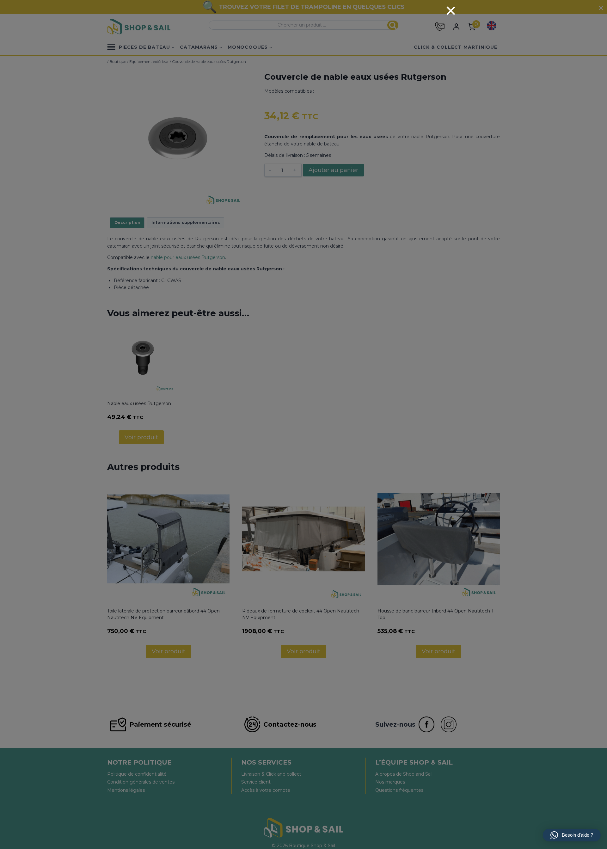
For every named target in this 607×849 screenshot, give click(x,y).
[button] (572, 835)
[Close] (451, 11)
